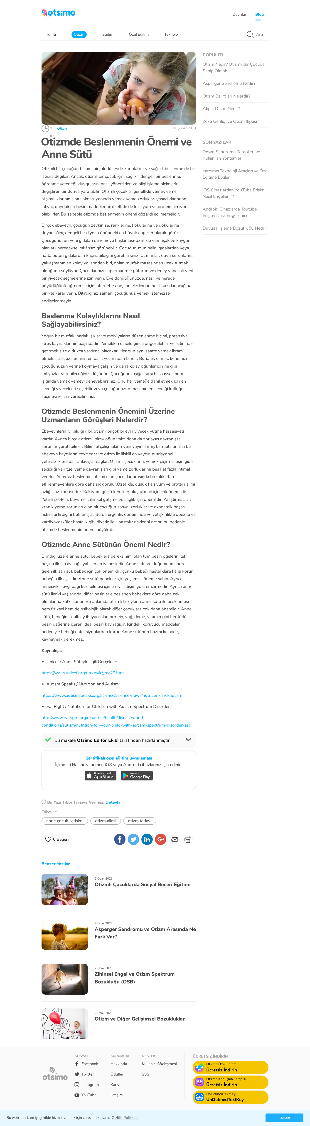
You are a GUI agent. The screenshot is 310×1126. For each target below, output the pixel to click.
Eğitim (107, 34)
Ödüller (117, 1074)
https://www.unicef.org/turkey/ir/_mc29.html (83, 673)
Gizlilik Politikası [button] (125, 1118)
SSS (145, 1074)
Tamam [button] (284, 1118)
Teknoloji (172, 34)
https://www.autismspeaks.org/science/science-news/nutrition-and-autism (112, 695)
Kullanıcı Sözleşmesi (159, 1063)
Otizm (79, 34)
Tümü (51, 34)
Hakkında (119, 1063)
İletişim (117, 1095)
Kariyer (117, 1084)
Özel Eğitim (139, 34)
